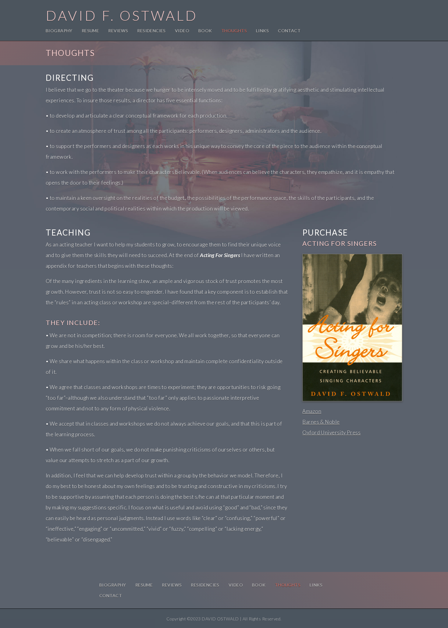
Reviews (118, 30)
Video (182, 30)
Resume (90, 30)
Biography (59, 30)
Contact (289, 30)
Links (262, 30)
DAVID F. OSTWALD (122, 15)
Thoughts (234, 30)
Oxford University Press (331, 432)
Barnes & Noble (321, 422)
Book (205, 30)
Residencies (151, 30)
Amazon (311, 411)
